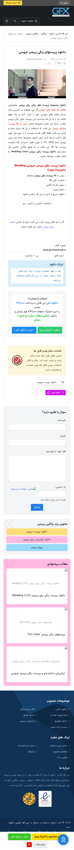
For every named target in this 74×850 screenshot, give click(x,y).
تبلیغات (31, 751)
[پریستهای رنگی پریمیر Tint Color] (37, 619)
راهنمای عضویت (60, 751)
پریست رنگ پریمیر (58, 727)
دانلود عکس (61, 709)
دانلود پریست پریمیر (46, 382)
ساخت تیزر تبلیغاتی (58, 745)
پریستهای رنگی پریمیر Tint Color (46, 634)
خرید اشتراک (11, 3)
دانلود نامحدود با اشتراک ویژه (49, 837)
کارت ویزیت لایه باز (58, 715)
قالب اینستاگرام (27, 709)
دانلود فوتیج (61, 721)
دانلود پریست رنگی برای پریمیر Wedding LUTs (38, 595)
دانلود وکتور (28, 715)
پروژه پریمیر (37, 547)
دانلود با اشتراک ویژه (50, 330)
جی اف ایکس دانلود (58, 33)
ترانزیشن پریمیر (27, 721)
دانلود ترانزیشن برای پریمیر (37, 539)
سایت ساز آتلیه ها (26, 745)
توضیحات (40, 844)
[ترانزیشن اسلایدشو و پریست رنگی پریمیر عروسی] (37, 658)
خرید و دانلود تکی (24, 330)
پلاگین (43, 33)
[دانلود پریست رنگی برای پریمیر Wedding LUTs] (37, 580)
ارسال (37, 507)
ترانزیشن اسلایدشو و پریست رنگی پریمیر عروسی (38, 673)
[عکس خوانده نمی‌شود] (23, 489)
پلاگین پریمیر (32, 33)
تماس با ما (62, 757)
